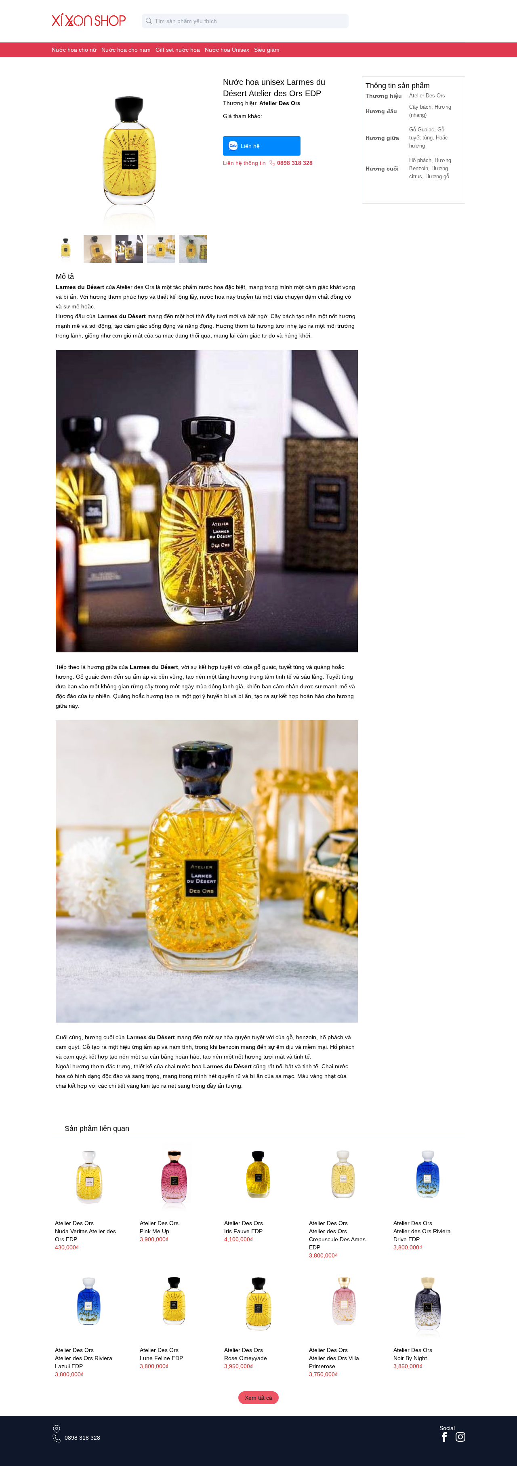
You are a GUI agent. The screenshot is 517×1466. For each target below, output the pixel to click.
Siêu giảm (267, 49)
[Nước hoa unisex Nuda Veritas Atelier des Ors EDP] (89, 1178)
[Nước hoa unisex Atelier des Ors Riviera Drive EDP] (427, 1178)
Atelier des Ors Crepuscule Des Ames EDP (337, 1239)
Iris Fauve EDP (243, 1231)
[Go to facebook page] (444, 1437)
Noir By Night (410, 1358)
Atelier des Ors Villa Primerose (334, 1362)
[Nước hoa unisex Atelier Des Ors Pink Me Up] (174, 1178)
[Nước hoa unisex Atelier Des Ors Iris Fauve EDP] (258, 1178)
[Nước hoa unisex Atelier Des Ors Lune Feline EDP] (174, 1305)
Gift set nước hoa (178, 49)
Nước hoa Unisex (227, 49)
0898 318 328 (82, 1437)
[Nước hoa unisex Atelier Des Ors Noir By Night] (427, 1305)
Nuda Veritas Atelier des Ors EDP (85, 1235)
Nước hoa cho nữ (74, 49)
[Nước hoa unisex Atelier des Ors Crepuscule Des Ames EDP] (343, 1178)
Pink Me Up (154, 1231)
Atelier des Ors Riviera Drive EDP (422, 1235)
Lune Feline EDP (161, 1358)
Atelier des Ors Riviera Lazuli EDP (83, 1362)
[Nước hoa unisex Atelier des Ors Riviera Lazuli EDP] (89, 1305)
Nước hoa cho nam (126, 49)
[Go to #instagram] (460, 1437)
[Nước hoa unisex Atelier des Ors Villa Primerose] (343, 1305)
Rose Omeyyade (245, 1358)
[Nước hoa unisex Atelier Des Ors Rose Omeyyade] (258, 1305)
